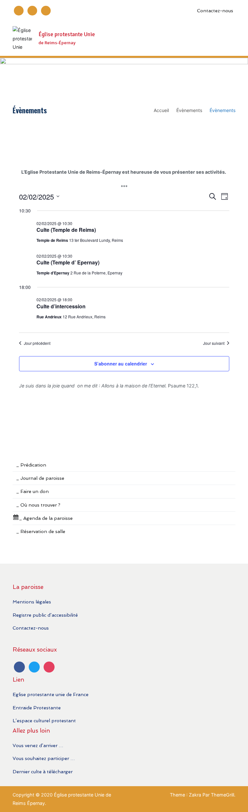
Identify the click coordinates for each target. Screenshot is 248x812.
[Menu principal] (229, 39)
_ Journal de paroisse (40, 478)
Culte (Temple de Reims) (66, 229)
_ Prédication (31, 465)
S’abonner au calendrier (120, 363)
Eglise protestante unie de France (50, 694)
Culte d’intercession (61, 306)
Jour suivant (213, 343)
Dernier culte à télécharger (43, 771)
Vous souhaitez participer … (44, 758)
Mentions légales (32, 601)
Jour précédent (37, 343)
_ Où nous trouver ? (38, 505)
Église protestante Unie (66, 34)
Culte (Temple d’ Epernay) (67, 262)
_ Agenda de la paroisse (46, 518)
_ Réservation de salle (40, 531)
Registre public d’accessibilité (45, 615)
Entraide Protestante (37, 707)
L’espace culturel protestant (44, 720)
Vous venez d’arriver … (38, 745)
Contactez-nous (215, 10)
